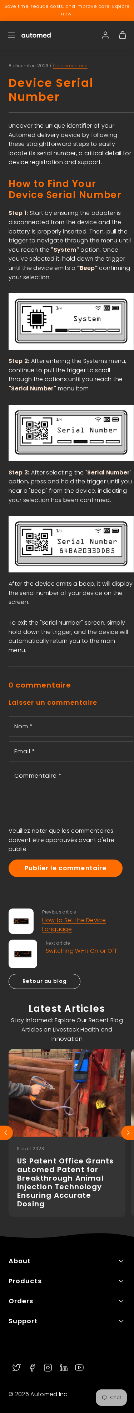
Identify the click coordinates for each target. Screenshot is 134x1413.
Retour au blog (45, 981)
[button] (11, 35)
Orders (21, 1300)
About (20, 1260)
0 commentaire (70, 66)
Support (23, 1320)
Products (25, 1280)
